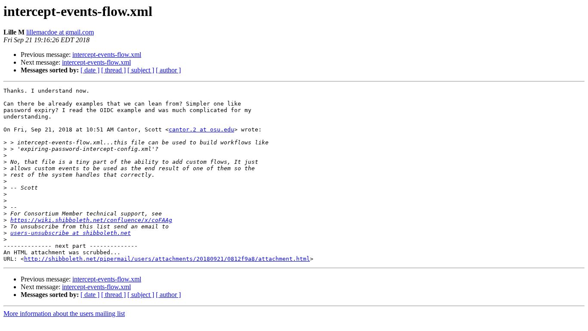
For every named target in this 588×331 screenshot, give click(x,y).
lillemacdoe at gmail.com (60, 32)
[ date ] (89, 70)
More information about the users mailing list (64, 313)
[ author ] (168, 70)
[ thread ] (113, 70)
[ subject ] (140, 70)
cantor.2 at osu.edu (201, 129)
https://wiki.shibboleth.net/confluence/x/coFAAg (91, 220)
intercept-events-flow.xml (106, 54)
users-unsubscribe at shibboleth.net (70, 233)
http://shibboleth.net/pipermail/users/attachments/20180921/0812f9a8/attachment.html (167, 259)
